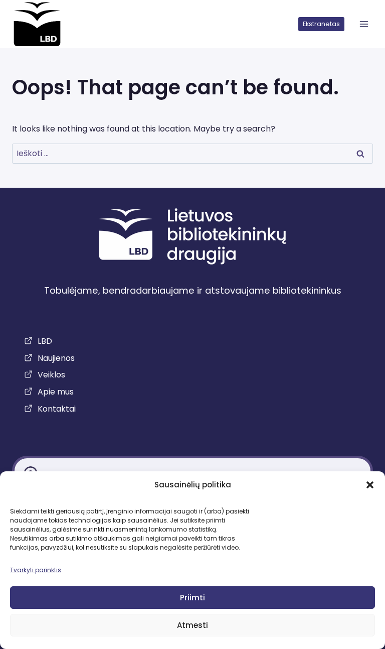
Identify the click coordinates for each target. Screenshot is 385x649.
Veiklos (51, 374)
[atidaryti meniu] (363, 24)
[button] (370, 485)
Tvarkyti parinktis (35, 570)
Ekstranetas (321, 24)
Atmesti (192, 625)
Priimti (192, 597)
